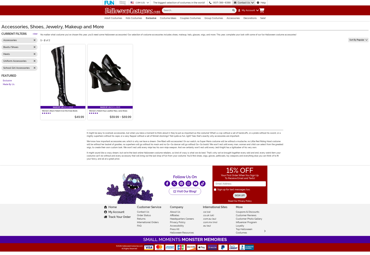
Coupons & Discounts (247, 212)
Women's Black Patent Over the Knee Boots (59, 111)
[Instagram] (188, 183)
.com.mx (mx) (210, 222)
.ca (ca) (207, 212)
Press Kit (174, 229)
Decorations (250, 18)
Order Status (144, 215)
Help (263, 2)
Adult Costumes (113, 18)
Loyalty (240, 225)
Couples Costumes (190, 18)
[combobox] (196, 10)
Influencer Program (246, 222)
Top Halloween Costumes (244, 231)
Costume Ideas (168, 18)
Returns (141, 218)
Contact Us (244, 2)
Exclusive (151, 18)
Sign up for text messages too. (233, 189)
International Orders (148, 222)
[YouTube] (195, 183)
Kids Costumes (134, 18)
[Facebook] (167, 183)
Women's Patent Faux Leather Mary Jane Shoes (108, 111)
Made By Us (8, 84)
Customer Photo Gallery (249, 218)
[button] (248, 10)
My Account (116, 212)
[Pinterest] (181, 183)
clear (35, 34)
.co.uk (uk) (208, 215)
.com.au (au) (209, 218)
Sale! (263, 18)
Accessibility (177, 225)
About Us (175, 212)
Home (112, 207)
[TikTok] (203, 183)
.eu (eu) (207, 225)
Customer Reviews (246, 215)
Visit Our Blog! (186, 191)
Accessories (233, 18)
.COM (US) (140, 3)
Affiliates (174, 215)
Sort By (356, 40)
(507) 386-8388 (222, 2)
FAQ (139, 225)
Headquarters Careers (182, 218)
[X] (174, 183)
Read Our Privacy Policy (240, 201)
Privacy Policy (177, 222)
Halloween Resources (182, 232)
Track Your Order (119, 217)
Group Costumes (214, 18)
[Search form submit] (234, 10)
